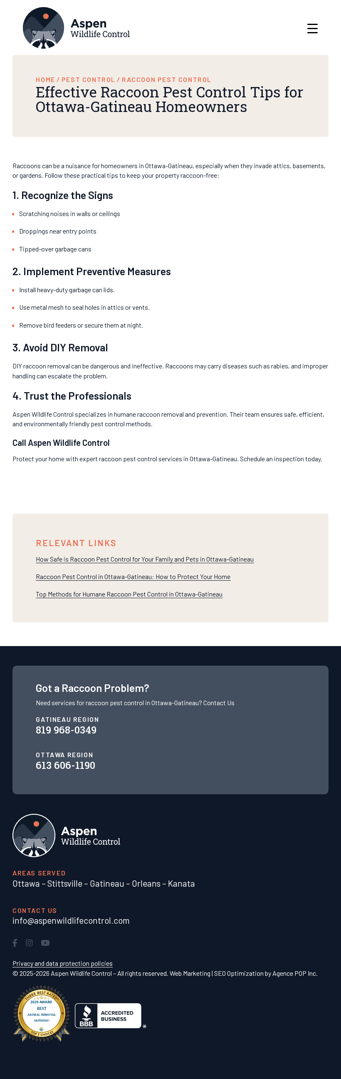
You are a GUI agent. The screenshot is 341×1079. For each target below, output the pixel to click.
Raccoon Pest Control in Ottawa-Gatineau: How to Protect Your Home (133, 576)
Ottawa (26, 883)
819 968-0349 (66, 729)
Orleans (146, 883)
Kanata (181, 883)
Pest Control (89, 79)
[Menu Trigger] (312, 28)
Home (45, 79)
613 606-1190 (65, 765)
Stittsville (64, 883)
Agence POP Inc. (295, 973)
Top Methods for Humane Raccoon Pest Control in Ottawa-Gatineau (129, 594)
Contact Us (219, 702)
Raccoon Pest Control (167, 79)
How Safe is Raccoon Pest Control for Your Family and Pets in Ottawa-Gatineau (145, 559)
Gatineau (107, 883)
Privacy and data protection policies (62, 963)
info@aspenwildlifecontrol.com (71, 920)
